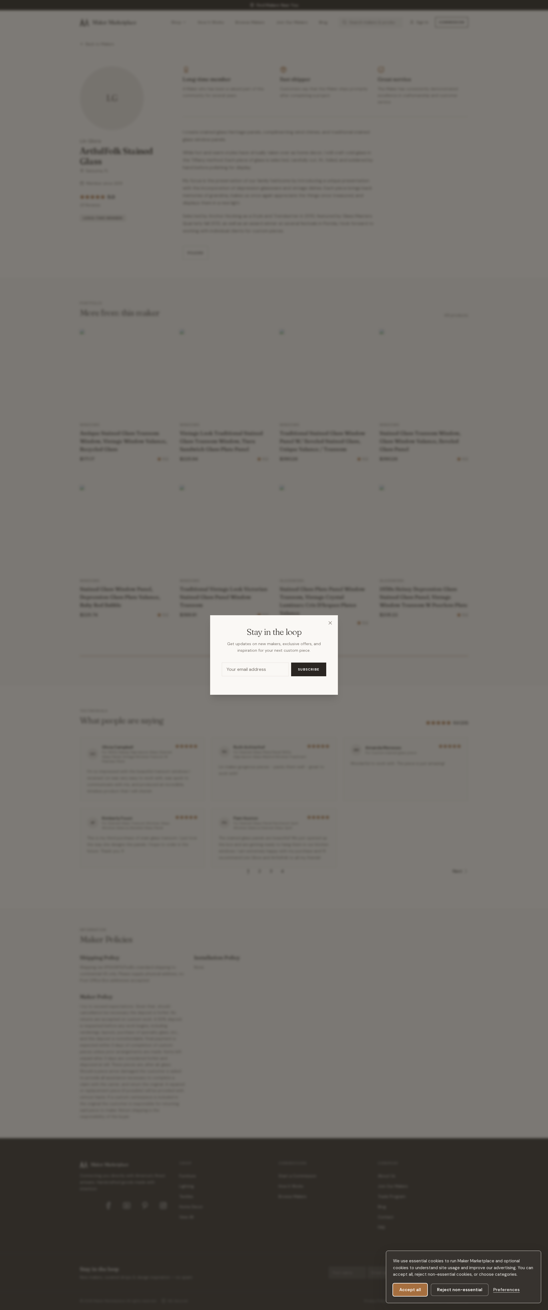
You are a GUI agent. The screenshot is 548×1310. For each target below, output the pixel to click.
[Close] (330, 623)
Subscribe (308, 669)
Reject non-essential (459, 1290)
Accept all (410, 1290)
